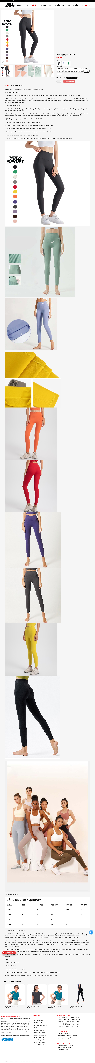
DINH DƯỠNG (66, 5)
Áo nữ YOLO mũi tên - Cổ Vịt (11, 1006)
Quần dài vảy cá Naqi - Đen (76, 1006)
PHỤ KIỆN (57, 5)
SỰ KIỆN (75, 5)
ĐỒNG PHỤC (42, 5)
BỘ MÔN (19, 5)
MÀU (57, 66)
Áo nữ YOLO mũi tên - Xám (33, 1006)
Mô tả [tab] (7, 85)
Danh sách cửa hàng (61, 77)
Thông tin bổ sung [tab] (17, 85)
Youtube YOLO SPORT (64, 1051)
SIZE (57, 60)
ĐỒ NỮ (34, 5)
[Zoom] (3, 62)
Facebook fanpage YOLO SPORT (66, 1045)
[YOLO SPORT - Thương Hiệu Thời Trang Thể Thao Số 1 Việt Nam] (10, 5)
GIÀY (50, 5)
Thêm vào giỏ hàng (69, 81)
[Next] (51, 37)
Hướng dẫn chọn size (72, 77)
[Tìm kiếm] (82, 5)
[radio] (59, 63)
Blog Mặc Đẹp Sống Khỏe (64, 1047)
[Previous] (4, 37)
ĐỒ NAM (27, 5)
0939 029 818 (87, 1)
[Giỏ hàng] (86, 5)
